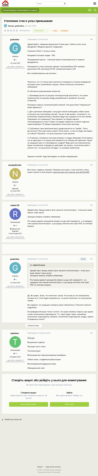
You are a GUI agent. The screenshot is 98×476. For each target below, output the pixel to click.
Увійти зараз (69, 404)
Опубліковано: (37, 39)
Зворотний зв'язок (53, 467)
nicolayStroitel (14, 165)
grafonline (19, 26)
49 (16, 225)
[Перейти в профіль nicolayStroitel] (15, 174)
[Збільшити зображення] (30, 338)
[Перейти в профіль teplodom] (15, 342)
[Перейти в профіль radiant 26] (15, 214)
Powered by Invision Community (49, 472)
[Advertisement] (57, 250)
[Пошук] (65, 4)
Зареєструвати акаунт (29, 404)
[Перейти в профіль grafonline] (5, 25)
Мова (39, 467)
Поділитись (25, 31)
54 (16, 353)
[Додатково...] (91, 39)
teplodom (14, 333)
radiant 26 (14, 205)
